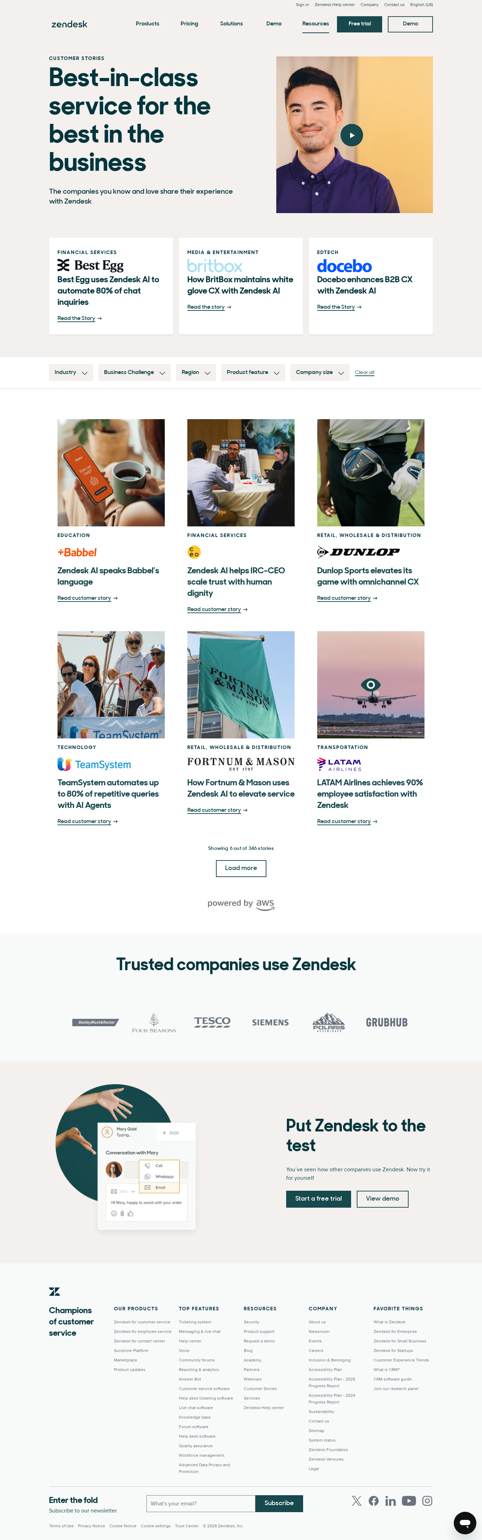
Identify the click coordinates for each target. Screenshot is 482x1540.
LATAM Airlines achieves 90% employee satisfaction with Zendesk (370, 794)
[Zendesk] (54, 1302)
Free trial (360, 24)
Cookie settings (156, 1526)
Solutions (231, 24)
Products (147, 24)
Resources (315, 24)
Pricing (189, 24)
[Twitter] (356, 1500)
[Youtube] (409, 1500)
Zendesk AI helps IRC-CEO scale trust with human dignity (236, 582)
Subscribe (279, 1503)
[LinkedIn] (390, 1500)
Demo (274, 24)
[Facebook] (373, 1500)
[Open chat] (465, 1523)
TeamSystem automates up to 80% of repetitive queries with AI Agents (108, 794)
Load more (241, 868)
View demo (382, 1199)
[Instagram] (427, 1500)
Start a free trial (318, 1199)
